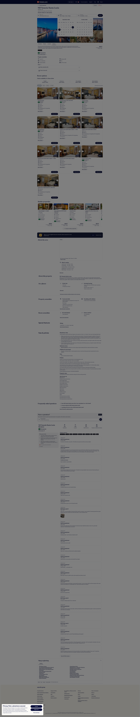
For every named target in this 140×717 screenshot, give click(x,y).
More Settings (36, 712)
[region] (22, 709)
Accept (36, 706)
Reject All (36, 709)
